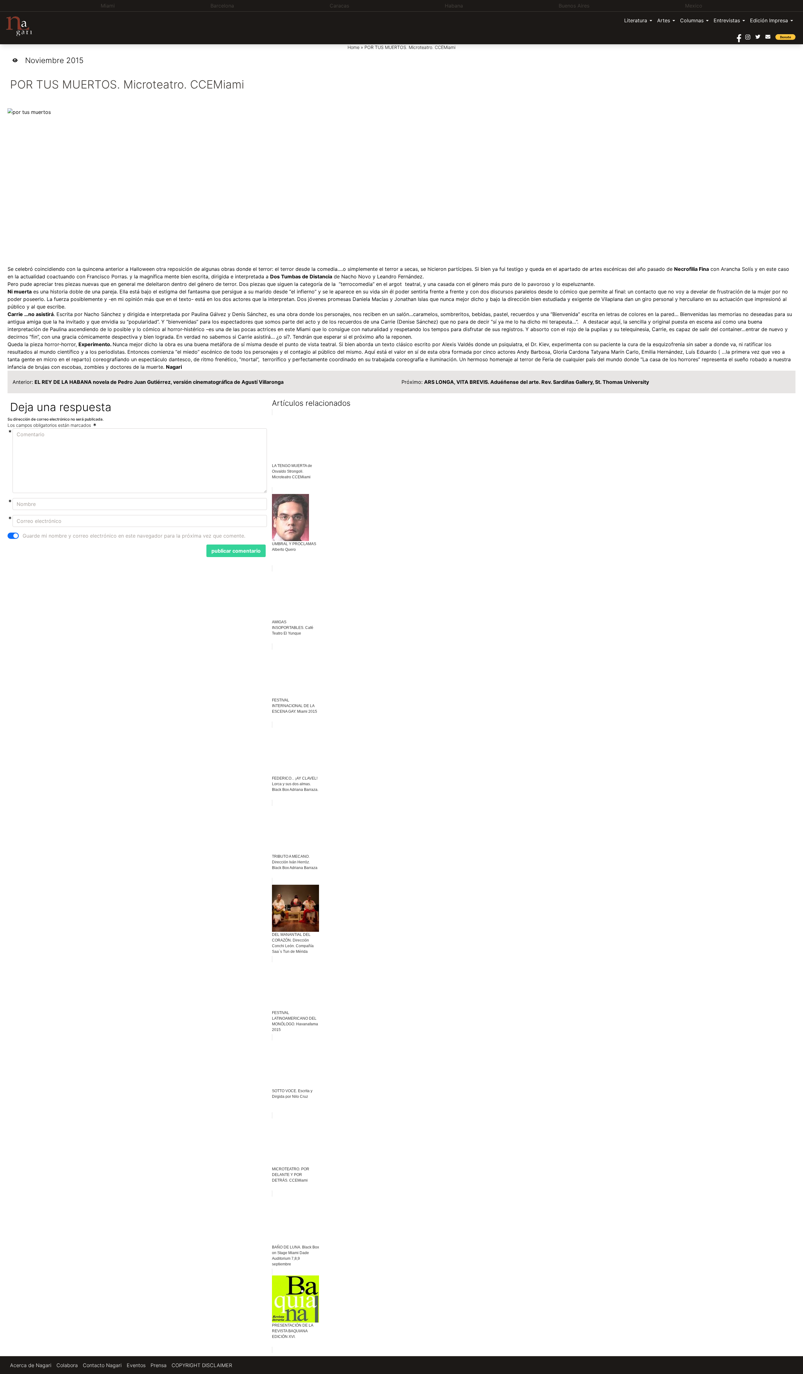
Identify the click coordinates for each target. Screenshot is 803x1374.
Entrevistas (727, 20)
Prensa (159, 1365)
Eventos (136, 1365)
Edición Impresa (769, 20)
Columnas (692, 20)
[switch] (13, 536)
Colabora (67, 1365)
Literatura (635, 20)
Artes (663, 20)
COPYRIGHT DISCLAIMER (202, 1365)
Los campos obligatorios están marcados (50, 425)
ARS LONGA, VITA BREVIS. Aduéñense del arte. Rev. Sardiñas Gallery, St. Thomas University (536, 382)
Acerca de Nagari (30, 1365)
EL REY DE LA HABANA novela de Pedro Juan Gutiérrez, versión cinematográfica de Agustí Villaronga (159, 382)
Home (353, 47)
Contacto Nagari (102, 1365)
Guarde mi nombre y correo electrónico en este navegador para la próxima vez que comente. (134, 536)
